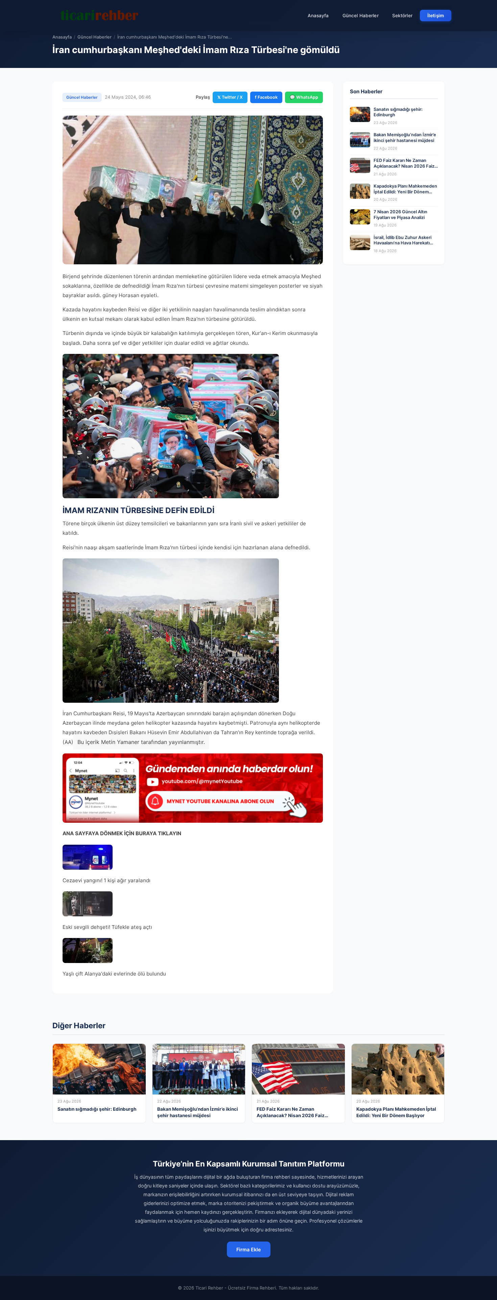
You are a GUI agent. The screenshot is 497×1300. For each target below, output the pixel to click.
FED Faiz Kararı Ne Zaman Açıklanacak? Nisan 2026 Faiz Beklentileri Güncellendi (404, 166)
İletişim (435, 15)
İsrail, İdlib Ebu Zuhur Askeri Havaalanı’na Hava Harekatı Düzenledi (402, 243)
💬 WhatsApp (304, 97)
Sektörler (402, 15)
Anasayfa (318, 15)
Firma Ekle (248, 1249)
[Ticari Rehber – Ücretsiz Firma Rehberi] (99, 15)
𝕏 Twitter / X (230, 97)
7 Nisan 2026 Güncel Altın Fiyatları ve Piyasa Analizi (400, 214)
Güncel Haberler (360, 15)
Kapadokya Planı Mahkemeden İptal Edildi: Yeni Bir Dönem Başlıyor (405, 192)
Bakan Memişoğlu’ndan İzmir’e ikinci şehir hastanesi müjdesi (405, 137)
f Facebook (266, 97)
